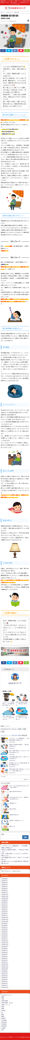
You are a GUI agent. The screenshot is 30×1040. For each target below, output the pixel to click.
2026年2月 (4, 890)
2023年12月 (4, 941)
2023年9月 (4, 946)
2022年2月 (4, 983)
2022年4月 (4, 979)
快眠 (2, 1006)
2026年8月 (4, 878)
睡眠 (17, 15)
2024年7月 (4, 927)
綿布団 (3, 1018)
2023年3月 (4, 958)
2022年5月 (4, 977)
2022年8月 (4, 972)
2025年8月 (4, 902)
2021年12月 (4, 987)
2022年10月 (4, 968)
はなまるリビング (4, 15)
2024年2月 (4, 937)
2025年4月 (4, 909)
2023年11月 (4, 942)
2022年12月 (4, 964)
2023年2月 (4, 960)
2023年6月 (4, 952)
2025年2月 (4, 913)
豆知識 (3, 1028)
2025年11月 (4, 896)
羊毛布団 (4, 1020)
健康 (10, 15)
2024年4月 (4, 933)
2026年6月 (4, 882)
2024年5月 (4, 931)
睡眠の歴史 (26, 779)
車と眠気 (3, 776)
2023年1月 (4, 962)
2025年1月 (4, 915)
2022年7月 (4, 973)
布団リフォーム (5, 1004)
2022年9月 (4, 970)
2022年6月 (4, 975)
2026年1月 (4, 892)
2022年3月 (4, 981)
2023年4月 (4, 956)
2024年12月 (4, 917)
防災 (2, 1030)
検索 (2, 834)
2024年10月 (4, 921)
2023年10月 (4, 944)
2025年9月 (4, 900)
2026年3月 (4, 888)
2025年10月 (4, 898)
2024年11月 (4, 919)
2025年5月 (4, 908)
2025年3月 (4, 911)
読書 (3, 731)
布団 (2, 999)
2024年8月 (4, 925)
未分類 (3, 1010)
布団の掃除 (4, 1000)
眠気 (13, 15)
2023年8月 (4, 948)
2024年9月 (4, 923)
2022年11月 (4, 966)
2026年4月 (4, 886)
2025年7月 (4, 904)
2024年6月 (4, 929)
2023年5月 (4, 954)
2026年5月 (4, 884)
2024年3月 (4, 935)
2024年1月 (4, 939)
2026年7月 (4, 880)
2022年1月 (4, 985)
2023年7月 (4, 950)
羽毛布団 (4, 1022)
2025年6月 (4, 906)
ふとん (14, 729)
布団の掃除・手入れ (7, 1002)
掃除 (2, 1008)
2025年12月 (4, 894)
